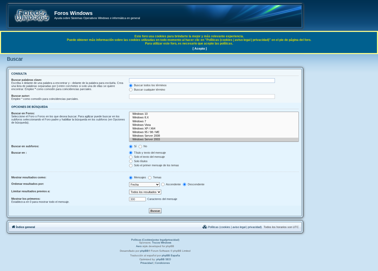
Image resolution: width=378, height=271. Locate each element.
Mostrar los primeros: (25, 198)
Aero (139, 246)
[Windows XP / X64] (214, 128)
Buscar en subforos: (25, 146)
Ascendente (173, 184)
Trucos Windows (161, 242)
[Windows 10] (214, 114)
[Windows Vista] (214, 125)
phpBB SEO (163, 259)
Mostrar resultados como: (28, 177)
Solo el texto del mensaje (149, 156)
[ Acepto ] (200, 48)
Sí (135, 146)
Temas (156, 177)
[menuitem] (232, 227)
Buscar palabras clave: (26, 79)
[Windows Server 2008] (214, 136)
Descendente (195, 184)
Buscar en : (19, 152)
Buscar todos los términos (150, 85)
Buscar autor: (20, 95)
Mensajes (139, 177)
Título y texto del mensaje (149, 152)
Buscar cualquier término (149, 89)
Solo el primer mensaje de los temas (156, 165)
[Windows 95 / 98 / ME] (214, 132)
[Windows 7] (214, 121)
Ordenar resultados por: (27, 183)
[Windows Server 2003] (214, 139)
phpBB (144, 250)
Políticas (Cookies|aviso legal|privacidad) (155, 239)
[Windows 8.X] (214, 117)
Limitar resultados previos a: (30, 191)
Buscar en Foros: (23, 113)
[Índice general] (32, 15)
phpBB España (171, 255)
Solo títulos (140, 161)
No (145, 146)
